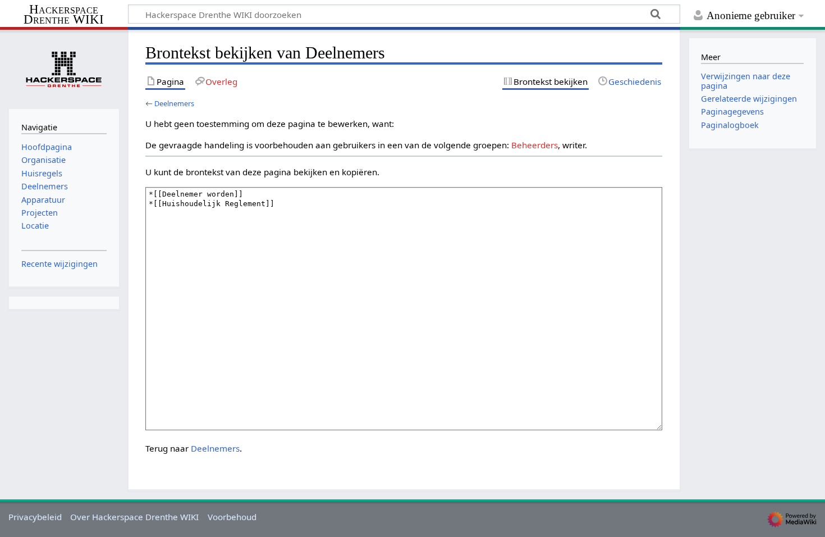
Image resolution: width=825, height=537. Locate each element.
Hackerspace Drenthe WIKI (64, 14)
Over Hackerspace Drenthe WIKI (134, 516)
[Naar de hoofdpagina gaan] (64, 68)
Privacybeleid (35, 516)
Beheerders (534, 145)
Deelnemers (174, 103)
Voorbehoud (232, 516)
